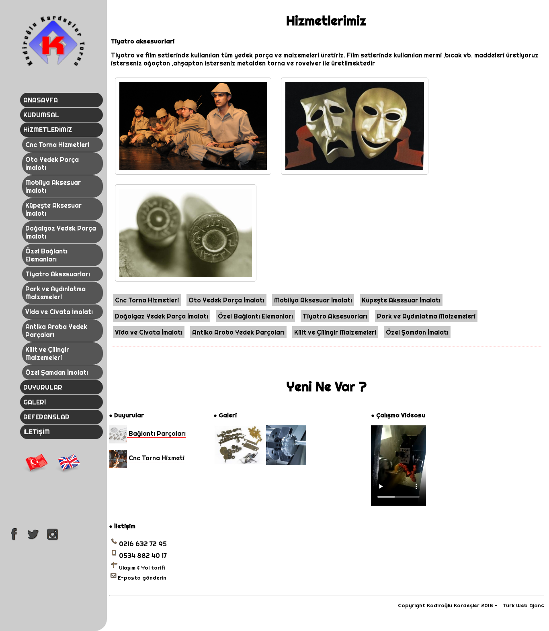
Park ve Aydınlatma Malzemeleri (55, 293)
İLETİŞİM (36, 432)
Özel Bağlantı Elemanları (46, 255)
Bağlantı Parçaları (156, 433)
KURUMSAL (41, 115)
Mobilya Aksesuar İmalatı (53, 186)
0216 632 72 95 (143, 544)
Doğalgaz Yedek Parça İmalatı (60, 232)
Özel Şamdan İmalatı (56, 372)
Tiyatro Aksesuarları (57, 274)
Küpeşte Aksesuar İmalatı (53, 209)
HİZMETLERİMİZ (47, 130)
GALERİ (34, 402)
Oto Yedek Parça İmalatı (52, 163)
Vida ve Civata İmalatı (59, 312)
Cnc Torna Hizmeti (155, 458)
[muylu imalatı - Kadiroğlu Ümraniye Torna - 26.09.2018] (286, 463)
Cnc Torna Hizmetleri (57, 145)
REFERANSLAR (46, 417)
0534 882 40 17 (143, 555)
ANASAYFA (40, 100)
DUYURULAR (42, 387)
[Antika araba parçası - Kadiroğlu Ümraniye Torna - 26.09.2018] (239, 463)
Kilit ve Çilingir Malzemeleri (47, 353)
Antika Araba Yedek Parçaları (56, 331)
